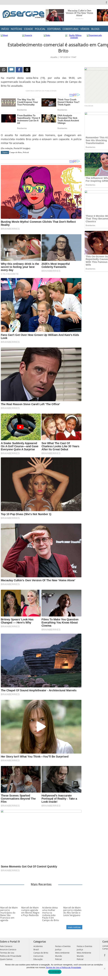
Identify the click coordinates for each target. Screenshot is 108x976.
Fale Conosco (6, 946)
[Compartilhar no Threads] (27, 69)
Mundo (58, 956)
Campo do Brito (16, 152)
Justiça (58, 949)
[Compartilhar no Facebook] (19, 69)
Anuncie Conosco (8, 949)
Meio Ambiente (62, 952)
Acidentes (38, 946)
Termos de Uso (7, 952)
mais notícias (74, 927)
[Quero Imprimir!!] (3, 69)
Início (5, 29)
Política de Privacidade (10, 956)
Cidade (28, 29)
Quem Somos (6, 959)
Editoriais (54, 29)
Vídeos (84, 29)
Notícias (16, 29)
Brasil (36, 949)
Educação (37, 959)
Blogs (95, 29)
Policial (40, 29)
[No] (104, 968)
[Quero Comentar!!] (11, 69)
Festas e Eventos (63, 946)
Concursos (38, 956)
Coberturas (70, 29)
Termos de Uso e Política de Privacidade (63, 967)
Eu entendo (54, 972)
